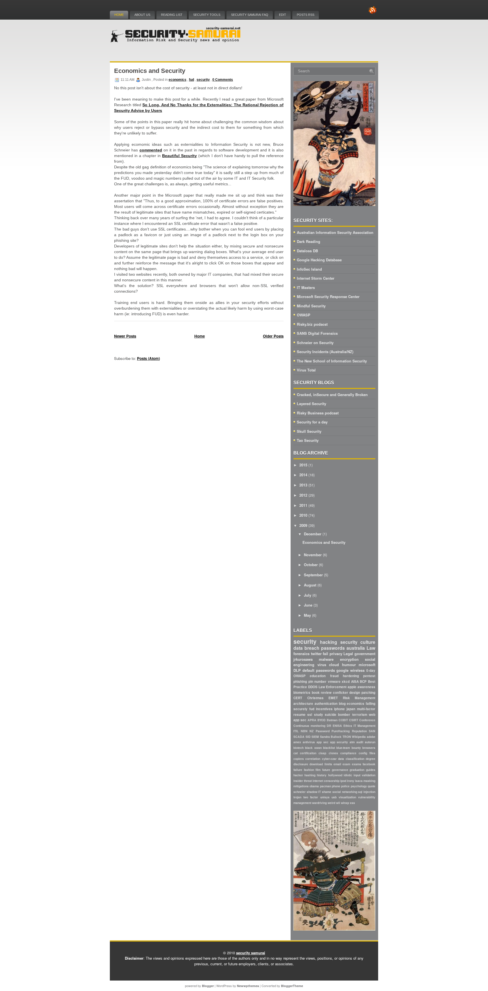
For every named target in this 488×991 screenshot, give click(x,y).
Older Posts (273, 336)
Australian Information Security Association (335, 232)
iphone (339, 709)
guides (370, 770)
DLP (297, 670)
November (313, 554)
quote (371, 786)
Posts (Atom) (148, 358)
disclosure (300, 764)
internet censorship (326, 781)
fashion (309, 770)
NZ (311, 731)
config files (367, 753)
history (321, 775)
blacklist (329, 748)
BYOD (321, 720)
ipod (343, 781)
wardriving (319, 803)
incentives (324, 709)
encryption (349, 659)
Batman (332, 720)
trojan (297, 797)
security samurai (250, 952)
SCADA (298, 736)
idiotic (348, 775)
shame (326, 792)
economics (177, 80)
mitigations (301, 786)
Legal (348, 653)
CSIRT (353, 720)
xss (352, 803)
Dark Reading (308, 241)
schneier (299, 792)
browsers (368, 748)
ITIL (296, 731)
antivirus (309, 742)
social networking (344, 792)
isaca (359, 781)
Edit (282, 14)
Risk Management (359, 698)
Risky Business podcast (318, 413)
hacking (328, 642)
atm (352, 742)
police (345, 786)
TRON (347, 736)
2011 (303, 505)
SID (308, 736)
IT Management (364, 725)
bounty (356, 748)
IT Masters (306, 287)
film (318, 770)
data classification (351, 759)
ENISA (337, 725)
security (203, 80)
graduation (357, 770)
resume (299, 714)
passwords (333, 648)
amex (297, 742)
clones (333, 753)
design (354, 692)
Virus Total (306, 370)
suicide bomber (337, 714)
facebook (369, 764)
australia (356, 648)
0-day (370, 670)
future (326, 770)
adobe (371, 736)
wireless (357, 670)
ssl (309, 714)
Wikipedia (359, 736)
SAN (372, 731)
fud (191, 80)
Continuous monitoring (309, 725)
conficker (340, 692)
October (311, 564)
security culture (357, 642)
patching (368, 692)
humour (349, 664)
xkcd (346, 681)
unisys (325, 797)
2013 (303, 485)
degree (370, 759)
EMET (333, 698)
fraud (334, 675)
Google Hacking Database (319, 259)
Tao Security (308, 440)
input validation (364, 775)
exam (346, 764)
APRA (312, 720)
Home (119, 14)
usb (334, 797)
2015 (303, 465)
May (307, 615)
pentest (369, 675)
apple (352, 686)
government (364, 653)
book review (322, 692)
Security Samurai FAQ (249, 14)
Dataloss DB (307, 250)
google (342, 670)
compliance (348, 753)
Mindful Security (311, 305)
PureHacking (341, 731)
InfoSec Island (309, 269)
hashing (309, 775)
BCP (363, 681)
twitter (316, 653)
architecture (303, 703)
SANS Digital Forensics (317, 333)
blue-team (343, 748)
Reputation (359, 731)
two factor (310, 797)
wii (338, 803)
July (307, 595)
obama (314, 786)
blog (342, 703)
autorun (370, 742)
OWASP (303, 315)
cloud (334, 664)
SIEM (315, 736)
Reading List (171, 14)
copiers (298, 759)
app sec (322, 742)
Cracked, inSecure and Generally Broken (332, 394)
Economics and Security (149, 70)
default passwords (318, 670)
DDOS (312, 686)
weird (331, 803)
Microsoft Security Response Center (328, 296)
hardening (351, 675)
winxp (345, 803)
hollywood (335, 775)
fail (325, 653)
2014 (303, 474)
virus (321, 664)
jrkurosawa (303, 659)
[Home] (176, 41)
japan (351, 709)
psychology (359, 786)
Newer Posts (125, 336)
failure (297, 770)
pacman (325, 786)
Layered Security (311, 403)
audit (359, 742)
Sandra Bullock (331, 736)
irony (350, 781)
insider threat (302, 781)
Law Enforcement (333, 686)
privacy (336, 653)
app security (339, 742)
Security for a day (312, 422)
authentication (326, 703)
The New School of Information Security (332, 361)
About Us (142, 14)
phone (336, 786)
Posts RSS (305, 14)
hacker (298, 775)
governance (340, 770)
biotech (298, 748)
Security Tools (206, 14)
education (318, 675)
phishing (300, 681)
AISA (355, 681)
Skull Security (309, 431)
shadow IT (314, 792)
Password (323, 731)
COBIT (343, 720)
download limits (321, 764)
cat (295, 753)
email (337, 764)
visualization (347, 797)
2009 (303, 525)
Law (371, 648)
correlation (312, 759)
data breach (306, 648)
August (310, 585)
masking (369, 781)
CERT (297, 698)
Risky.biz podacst (312, 324)
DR (329, 725)
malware (326, 659)
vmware (334, 681)
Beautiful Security (179, 155)
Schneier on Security (315, 342)
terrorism (359, 714)
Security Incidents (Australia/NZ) (325, 351)
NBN (304, 731)
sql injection (366, 792)
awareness (366, 686)
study (318, 714)
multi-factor (366, 709)
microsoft (367, 664)
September (313, 574)
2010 (303, 515)
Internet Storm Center (315, 278)
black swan (313, 748)
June (308, 605)
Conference (367, 720)
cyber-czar (329, 759)
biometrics (301, 692)
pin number (317, 681)
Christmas (315, 698)
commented (151, 150)
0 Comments (222, 80)
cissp (322, 753)
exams (356, 764)
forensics (301, 653)
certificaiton (308, 753)
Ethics (347, 725)
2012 (303, 495)
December (312, 533)
